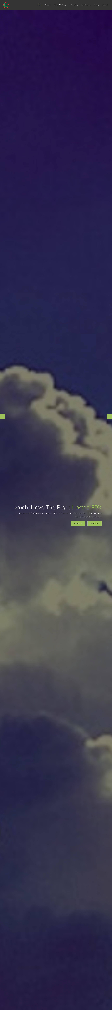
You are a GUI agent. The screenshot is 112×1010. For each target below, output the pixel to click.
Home (40, 5)
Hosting (96, 5)
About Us (48, 5)
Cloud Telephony (60, 5)
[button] (2, 416)
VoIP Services (86, 5)
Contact (105, 5)
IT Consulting (73, 5)
